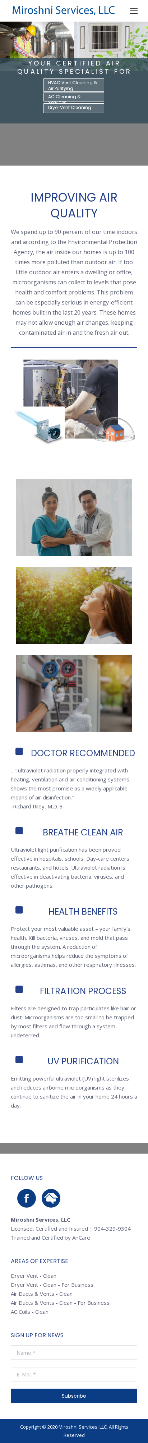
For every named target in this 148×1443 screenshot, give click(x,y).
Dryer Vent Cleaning (69, 107)
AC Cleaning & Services (64, 98)
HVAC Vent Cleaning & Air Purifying (72, 85)
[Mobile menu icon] (133, 11)
